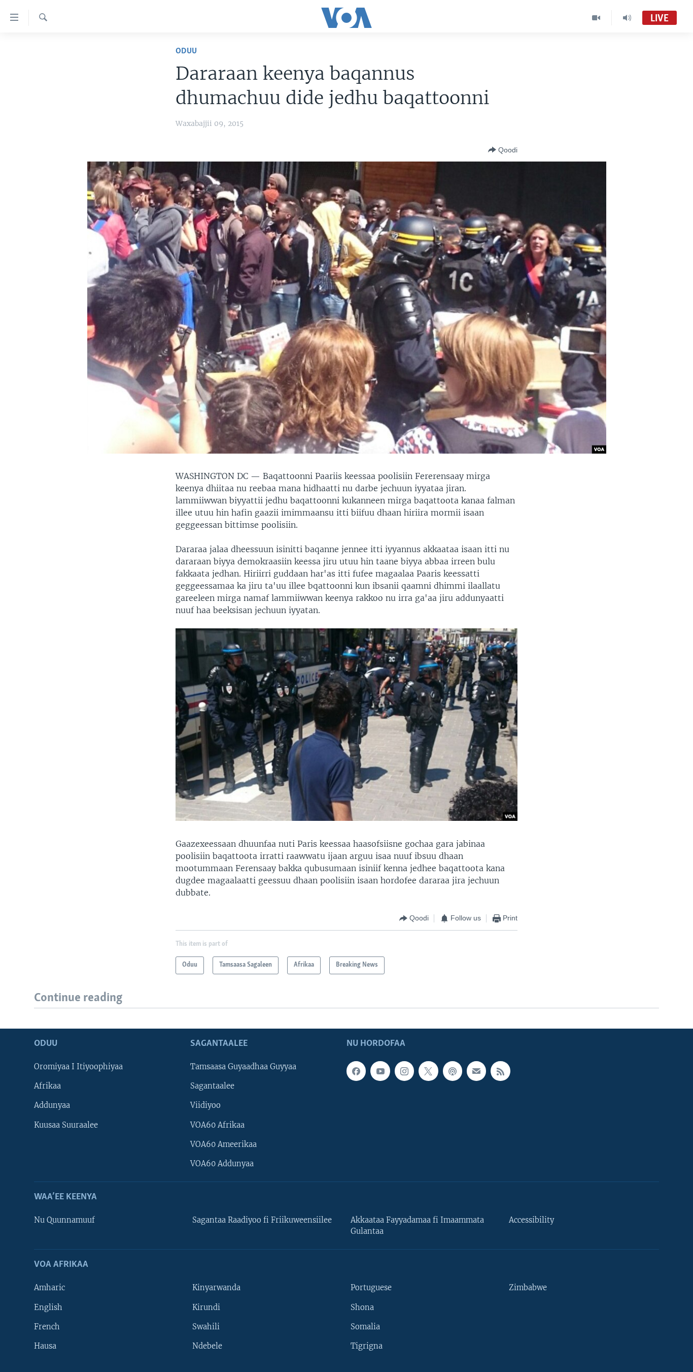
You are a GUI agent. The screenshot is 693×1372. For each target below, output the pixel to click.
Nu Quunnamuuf (64, 1220)
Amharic (49, 1287)
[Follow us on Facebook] (356, 1070)
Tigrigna (367, 1346)
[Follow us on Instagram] (404, 1070)
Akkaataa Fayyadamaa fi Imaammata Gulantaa (417, 1226)
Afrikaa (47, 1086)
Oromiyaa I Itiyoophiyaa (78, 1066)
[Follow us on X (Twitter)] (428, 1070)
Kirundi (206, 1307)
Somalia (365, 1326)
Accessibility (531, 1220)
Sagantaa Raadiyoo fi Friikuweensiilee (262, 1220)
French (47, 1326)
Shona (362, 1307)
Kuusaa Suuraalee (66, 1124)
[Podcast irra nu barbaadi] (452, 1070)
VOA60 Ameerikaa (223, 1144)
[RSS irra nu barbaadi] (500, 1070)
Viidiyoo (205, 1105)
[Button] (502, 150)
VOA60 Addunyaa (222, 1163)
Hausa (45, 1346)
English (48, 1307)
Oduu (186, 51)
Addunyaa (52, 1105)
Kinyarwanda (216, 1287)
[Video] (596, 17)
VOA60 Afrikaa (217, 1124)
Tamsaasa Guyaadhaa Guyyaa (243, 1066)
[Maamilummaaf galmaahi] (476, 1070)
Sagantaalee (212, 1086)
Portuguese (371, 1287)
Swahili (206, 1326)
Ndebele (207, 1346)
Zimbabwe (528, 1287)
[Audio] (627, 17)
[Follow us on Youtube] (380, 1070)
